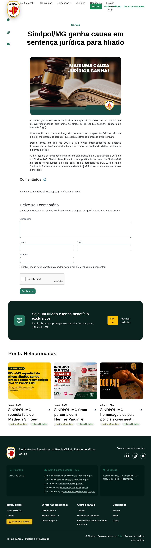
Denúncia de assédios (88, 515)
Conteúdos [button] (63, 2)
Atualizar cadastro (134, 6)
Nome (23, 242)
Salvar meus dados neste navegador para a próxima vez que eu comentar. (64, 266)
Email (79, 242)
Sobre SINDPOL (14, 510)
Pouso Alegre (48, 520)
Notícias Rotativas (18, 424)
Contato (10, 515)
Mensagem (25, 218)
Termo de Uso (14, 538)
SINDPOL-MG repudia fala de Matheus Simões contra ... (22, 417)
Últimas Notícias (39, 424)
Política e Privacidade (37, 538)
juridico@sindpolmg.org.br (70, 483)
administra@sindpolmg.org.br (78, 475)
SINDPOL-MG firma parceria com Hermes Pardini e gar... (70, 417)
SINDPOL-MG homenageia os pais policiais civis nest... (117, 414)
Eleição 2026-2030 (110, 6)
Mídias (116, 520)
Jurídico (80, 2)
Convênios (46, 2)
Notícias (116, 510)
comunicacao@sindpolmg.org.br (79, 491)
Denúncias (96, 2)
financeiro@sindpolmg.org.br (74, 487)
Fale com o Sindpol (20, 521)
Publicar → (28, 291)
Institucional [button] (26, 2)
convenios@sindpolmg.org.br (74, 479)
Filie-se (112, 320)
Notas (115, 515)
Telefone (24, 254)
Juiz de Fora (48, 510)
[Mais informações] (48, 409)
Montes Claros (49, 515)
